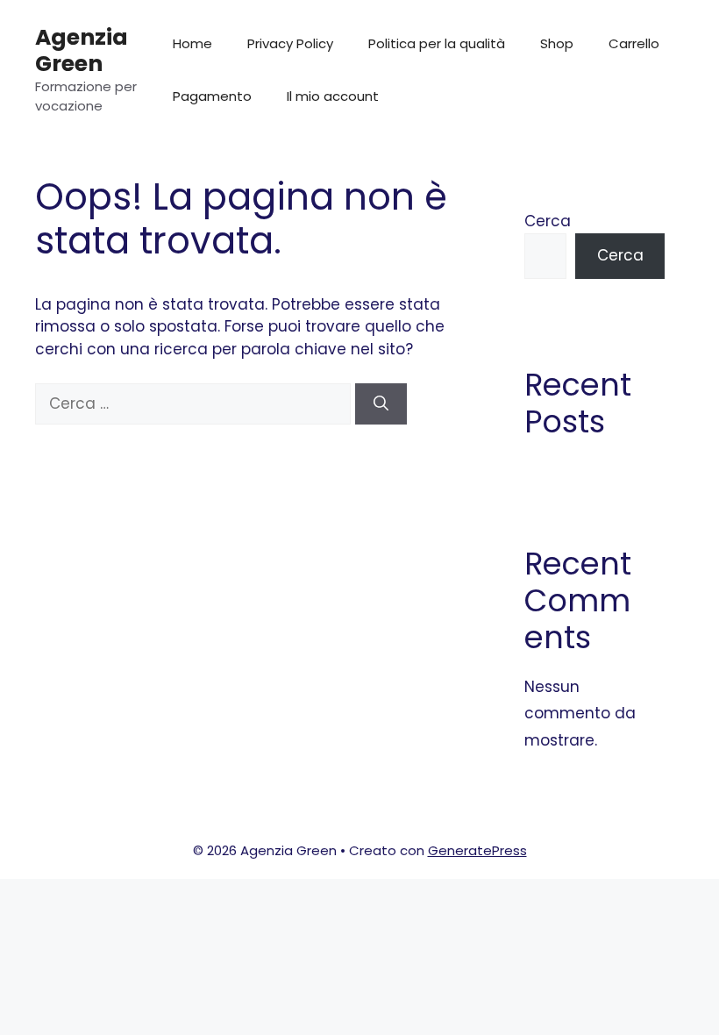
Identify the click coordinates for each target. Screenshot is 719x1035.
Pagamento (212, 96)
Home (192, 43)
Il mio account (333, 96)
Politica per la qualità (436, 43)
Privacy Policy (290, 43)
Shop (556, 43)
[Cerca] (381, 404)
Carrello (634, 43)
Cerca (547, 221)
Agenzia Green (81, 50)
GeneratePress (477, 850)
